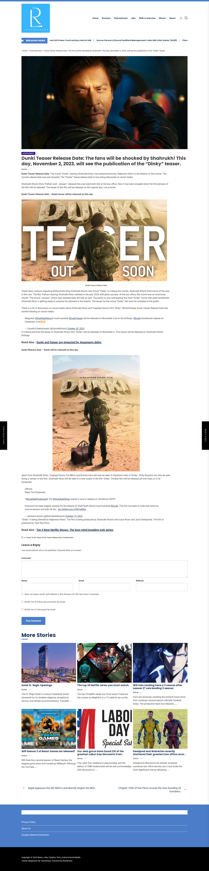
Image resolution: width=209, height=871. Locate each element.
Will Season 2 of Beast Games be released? (48, 751)
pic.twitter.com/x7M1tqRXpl (72, 509)
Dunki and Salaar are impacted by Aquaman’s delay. (69, 342)
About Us (26, 828)
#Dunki (137, 318)
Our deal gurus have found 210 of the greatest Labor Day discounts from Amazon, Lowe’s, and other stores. (100, 754)
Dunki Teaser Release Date (52, 538)
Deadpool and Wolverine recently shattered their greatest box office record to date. (159, 754)
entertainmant (68, 538)
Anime (95, 18)
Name (24, 580)
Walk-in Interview (147, 18)
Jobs (133, 18)
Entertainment (121, 18)
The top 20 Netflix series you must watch (103, 685)
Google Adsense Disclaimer (35, 835)
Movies (162, 18)
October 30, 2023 (75, 328)
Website (140, 580)
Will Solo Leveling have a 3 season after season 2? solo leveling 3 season (157, 687)
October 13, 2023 (73, 516)
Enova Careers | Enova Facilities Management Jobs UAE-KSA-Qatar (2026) (111, 40)
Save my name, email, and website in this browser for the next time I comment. (62, 594)
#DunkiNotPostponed (36, 499)
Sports (172, 18)
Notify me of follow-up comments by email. (45, 602)
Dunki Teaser (36, 538)
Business (106, 18)
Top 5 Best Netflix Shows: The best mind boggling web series (74, 530)
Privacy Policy (28, 822)
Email (81, 580)
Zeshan (24, 169)
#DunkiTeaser (76, 318)
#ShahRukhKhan (43, 318)
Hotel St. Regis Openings (36, 685)
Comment (26, 558)
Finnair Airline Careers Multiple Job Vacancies (181, 40)
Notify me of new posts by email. (40, 609)
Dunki (28, 538)
